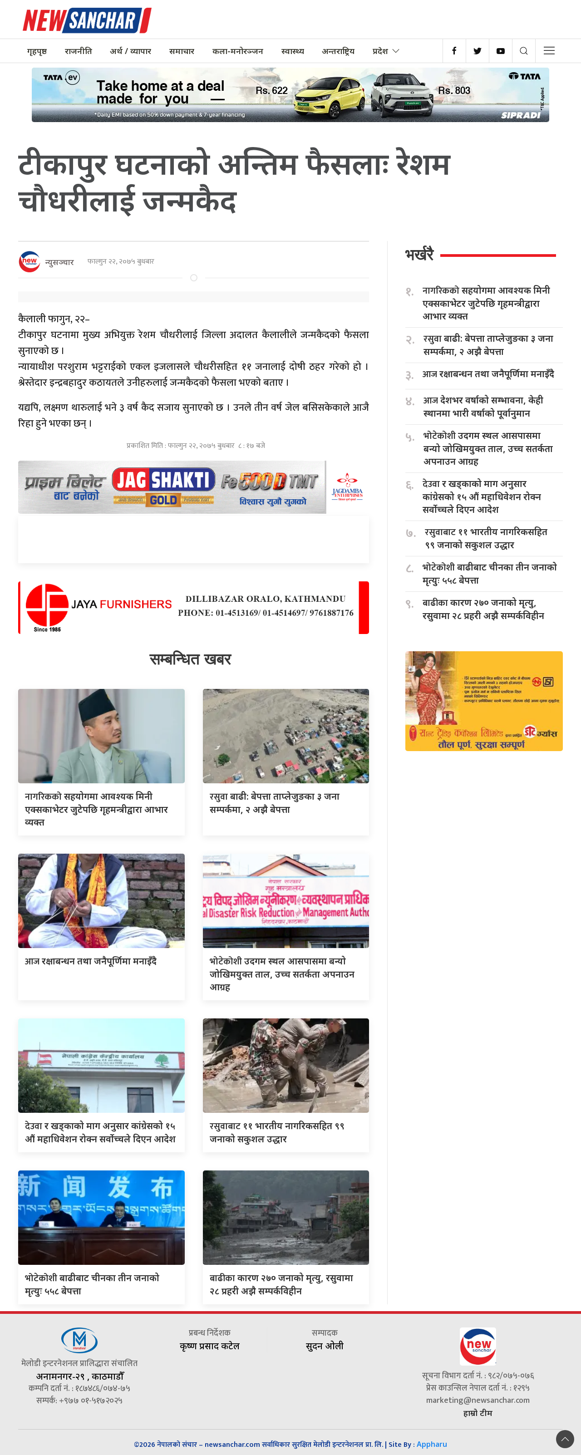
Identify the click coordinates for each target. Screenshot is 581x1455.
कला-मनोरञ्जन (237, 50)
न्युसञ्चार (59, 261)
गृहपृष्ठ (37, 50)
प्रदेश (380, 50)
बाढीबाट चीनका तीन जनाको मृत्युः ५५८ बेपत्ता (490, 573)
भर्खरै (419, 254)
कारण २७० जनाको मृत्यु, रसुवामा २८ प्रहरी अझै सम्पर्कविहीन (483, 609)
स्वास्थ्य (292, 50)
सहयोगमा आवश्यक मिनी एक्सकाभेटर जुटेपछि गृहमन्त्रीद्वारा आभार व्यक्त (96, 809)
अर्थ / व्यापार (130, 50)
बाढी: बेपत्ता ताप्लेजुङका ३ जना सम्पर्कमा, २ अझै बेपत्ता (488, 345)
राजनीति (78, 50)
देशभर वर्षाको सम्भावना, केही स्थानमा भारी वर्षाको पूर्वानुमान (483, 406)
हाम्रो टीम (477, 1412)
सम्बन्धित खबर (190, 659)
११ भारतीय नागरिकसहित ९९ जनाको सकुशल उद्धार (486, 538)
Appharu (432, 1444)
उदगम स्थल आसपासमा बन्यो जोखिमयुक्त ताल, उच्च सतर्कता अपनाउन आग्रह (282, 974)
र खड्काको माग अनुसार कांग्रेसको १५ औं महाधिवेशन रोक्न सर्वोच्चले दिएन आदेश (482, 496)
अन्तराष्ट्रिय (338, 50)
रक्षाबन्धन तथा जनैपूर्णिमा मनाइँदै (91, 961)
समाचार (181, 50)
